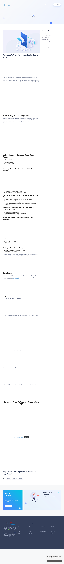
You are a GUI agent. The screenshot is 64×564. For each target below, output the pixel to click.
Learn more (52, 558)
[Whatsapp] (13, 541)
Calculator (43, 3)
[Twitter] (8, 541)
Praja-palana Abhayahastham (18, 437)
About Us (27, 3)
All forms (50, 3)
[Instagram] (6, 541)
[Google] (15, 541)
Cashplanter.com (16, 278)
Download (26, 437)
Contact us (37, 3)
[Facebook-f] (4, 541)
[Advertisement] (21, 69)
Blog (32, 3)
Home (22, 3)
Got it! (54, 561)
